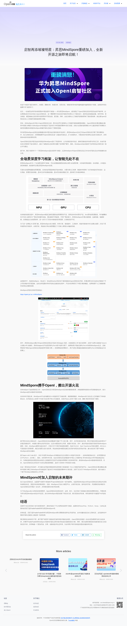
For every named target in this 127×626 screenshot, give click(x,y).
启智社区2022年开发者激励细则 (21, 559)
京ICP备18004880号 (66, 618)
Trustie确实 (71, 620)
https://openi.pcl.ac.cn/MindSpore (31, 294)
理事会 (6, 603)
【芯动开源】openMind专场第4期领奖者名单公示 (106, 575)
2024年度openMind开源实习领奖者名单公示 (78, 575)
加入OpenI (7, 610)
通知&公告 (16, 562)
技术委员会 (7, 606)
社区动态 (68, 42)
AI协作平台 (96, 3)
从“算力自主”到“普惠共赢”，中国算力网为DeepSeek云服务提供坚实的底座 (49, 576)
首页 (64, 3)
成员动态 (36, 606)
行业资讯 (36, 610)
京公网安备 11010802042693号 (81, 618)
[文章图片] (49, 564)
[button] (65, 535)
